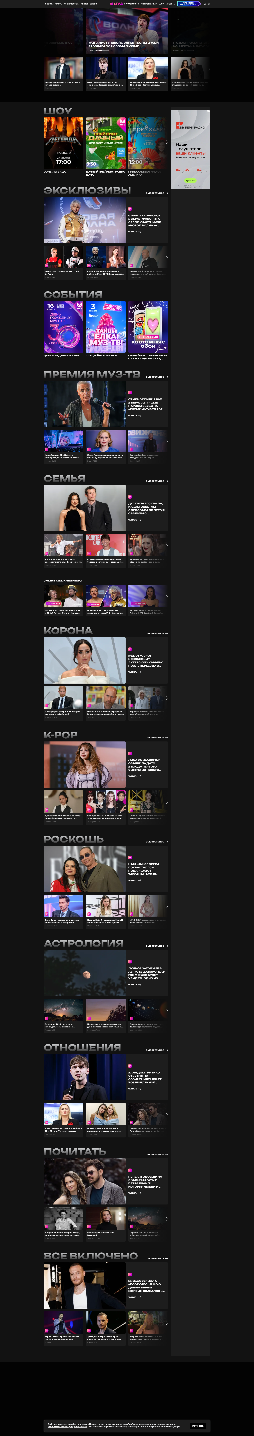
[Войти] (209, 4)
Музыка (170, 4)
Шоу (161, 4)
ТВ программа (149, 4)
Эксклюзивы (71, 4)
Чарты (58, 4)
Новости (48, 4)
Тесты (84, 4)
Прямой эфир (131, 4)
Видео (93, 4)
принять (198, 1426)
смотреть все (155, 193)
